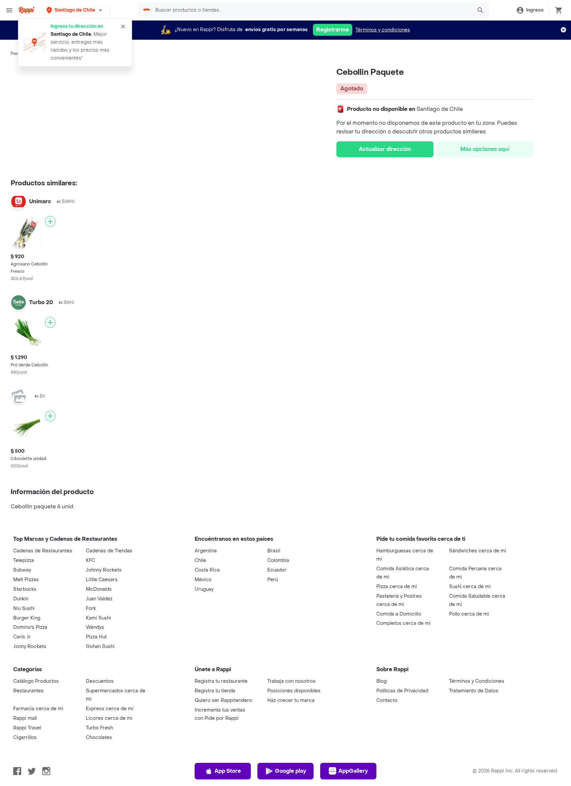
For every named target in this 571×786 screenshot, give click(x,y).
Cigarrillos (25, 737)
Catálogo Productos (36, 681)
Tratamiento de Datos (473, 691)
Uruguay (204, 589)
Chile (200, 560)
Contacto (387, 700)
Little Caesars (102, 580)
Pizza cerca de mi (396, 586)
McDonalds (99, 589)
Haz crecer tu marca (291, 700)
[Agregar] (50, 221)
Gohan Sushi (100, 646)
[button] (74, 10)
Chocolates (99, 737)
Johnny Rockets (104, 570)
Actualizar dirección (385, 149)
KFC (90, 560)
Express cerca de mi (109, 709)
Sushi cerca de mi (470, 586)
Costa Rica (207, 570)
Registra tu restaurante (221, 681)
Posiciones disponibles (294, 691)
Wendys (95, 627)
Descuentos (100, 681)
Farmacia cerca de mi (38, 709)
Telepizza (23, 560)
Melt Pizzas (26, 580)
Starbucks (24, 589)
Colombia (278, 560)
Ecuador (276, 570)
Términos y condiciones (383, 30)
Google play (290, 770)
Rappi (16, 53)
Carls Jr (22, 637)
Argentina (206, 551)
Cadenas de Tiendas (109, 551)
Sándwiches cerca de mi (477, 551)
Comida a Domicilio (398, 614)
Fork (91, 608)
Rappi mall (25, 718)
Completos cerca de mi (403, 623)
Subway (22, 570)
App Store (227, 770)
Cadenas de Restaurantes (42, 551)
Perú (272, 580)
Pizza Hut (96, 637)
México (203, 580)
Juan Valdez (99, 599)
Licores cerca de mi (109, 718)
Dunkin (20, 599)
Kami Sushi (98, 618)
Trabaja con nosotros (291, 681)
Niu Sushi (24, 608)
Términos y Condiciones (476, 681)
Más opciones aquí (484, 149)
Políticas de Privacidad (402, 691)
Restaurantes (28, 691)
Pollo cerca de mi (469, 614)
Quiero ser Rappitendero (223, 700)
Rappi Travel (27, 728)
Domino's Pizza (30, 627)
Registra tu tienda (215, 691)
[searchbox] (311, 10)
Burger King (26, 618)
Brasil (273, 551)
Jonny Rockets (29, 646)
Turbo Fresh (99, 728)
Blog (381, 681)
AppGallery (353, 770)
